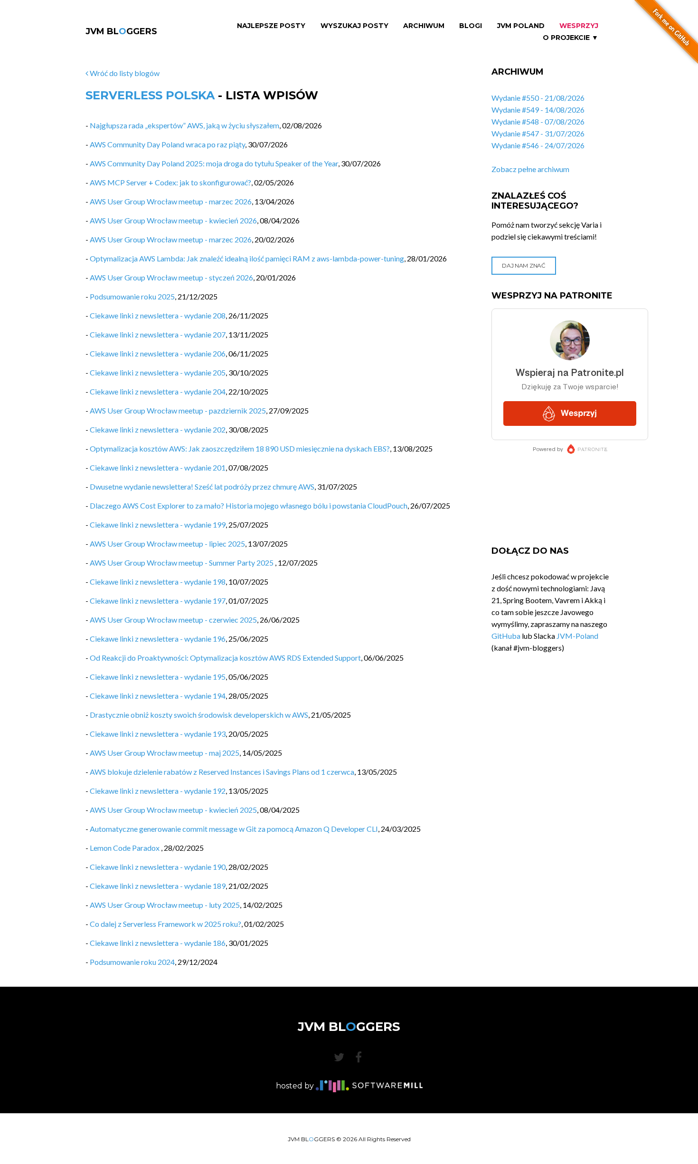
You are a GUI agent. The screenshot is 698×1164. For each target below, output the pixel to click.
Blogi (470, 26)
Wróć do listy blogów (124, 72)
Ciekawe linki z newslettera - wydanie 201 (158, 467)
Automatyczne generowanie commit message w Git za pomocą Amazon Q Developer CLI (234, 828)
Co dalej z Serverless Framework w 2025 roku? (165, 923)
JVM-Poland (577, 635)
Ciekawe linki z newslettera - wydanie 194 (158, 695)
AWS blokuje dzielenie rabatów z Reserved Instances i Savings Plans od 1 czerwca (222, 771)
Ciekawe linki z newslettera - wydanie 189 (158, 885)
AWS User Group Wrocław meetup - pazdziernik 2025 (178, 410)
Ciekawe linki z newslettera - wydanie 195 (158, 676)
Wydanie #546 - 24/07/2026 (538, 145)
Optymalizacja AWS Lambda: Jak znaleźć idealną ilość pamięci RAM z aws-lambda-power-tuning (247, 258)
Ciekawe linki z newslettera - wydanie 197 (158, 600)
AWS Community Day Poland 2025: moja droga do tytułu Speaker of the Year (214, 163)
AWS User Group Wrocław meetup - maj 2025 (164, 752)
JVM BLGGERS (121, 31)
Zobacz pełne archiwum (530, 168)
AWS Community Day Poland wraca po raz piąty (167, 144)
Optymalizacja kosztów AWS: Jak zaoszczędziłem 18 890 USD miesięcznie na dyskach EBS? (240, 448)
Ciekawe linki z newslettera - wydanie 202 (158, 429)
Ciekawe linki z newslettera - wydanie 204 (158, 391)
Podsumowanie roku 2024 (132, 961)
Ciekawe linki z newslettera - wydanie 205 (158, 372)
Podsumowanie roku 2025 (132, 296)
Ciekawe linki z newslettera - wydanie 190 (158, 866)
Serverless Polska (150, 95)
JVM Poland (521, 26)
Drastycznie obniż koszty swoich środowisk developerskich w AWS (199, 714)
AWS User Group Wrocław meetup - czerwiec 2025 (173, 619)
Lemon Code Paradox (125, 847)
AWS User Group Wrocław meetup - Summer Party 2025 (182, 562)
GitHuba (505, 635)
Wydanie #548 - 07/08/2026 (538, 121)
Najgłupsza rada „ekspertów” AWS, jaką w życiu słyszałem (184, 125)
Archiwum (423, 26)
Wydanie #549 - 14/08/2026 (538, 109)
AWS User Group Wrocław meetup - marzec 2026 (171, 201)
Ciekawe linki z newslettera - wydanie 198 (158, 581)
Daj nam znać (523, 265)
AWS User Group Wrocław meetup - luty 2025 (165, 904)
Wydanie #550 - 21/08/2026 (538, 97)
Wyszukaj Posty (354, 26)
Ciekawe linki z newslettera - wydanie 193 (158, 733)
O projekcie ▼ (570, 38)
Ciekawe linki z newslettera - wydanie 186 (158, 942)
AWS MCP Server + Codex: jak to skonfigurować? (170, 182)
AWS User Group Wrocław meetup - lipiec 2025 (167, 543)
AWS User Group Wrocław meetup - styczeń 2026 (171, 277)
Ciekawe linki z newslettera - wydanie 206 (158, 353)
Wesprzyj (578, 26)
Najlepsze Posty (271, 26)
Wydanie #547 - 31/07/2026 (538, 133)
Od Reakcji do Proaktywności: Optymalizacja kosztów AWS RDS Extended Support (225, 657)
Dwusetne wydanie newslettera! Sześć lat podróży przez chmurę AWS (202, 486)
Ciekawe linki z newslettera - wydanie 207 (158, 334)
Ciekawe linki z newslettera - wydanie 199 (158, 524)
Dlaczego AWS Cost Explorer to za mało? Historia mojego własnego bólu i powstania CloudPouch (248, 505)
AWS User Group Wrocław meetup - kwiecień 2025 (173, 809)
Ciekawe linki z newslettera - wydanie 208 (158, 315)
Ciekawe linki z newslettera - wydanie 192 (158, 790)
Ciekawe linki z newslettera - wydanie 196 (158, 638)
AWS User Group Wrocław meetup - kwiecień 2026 (173, 220)
